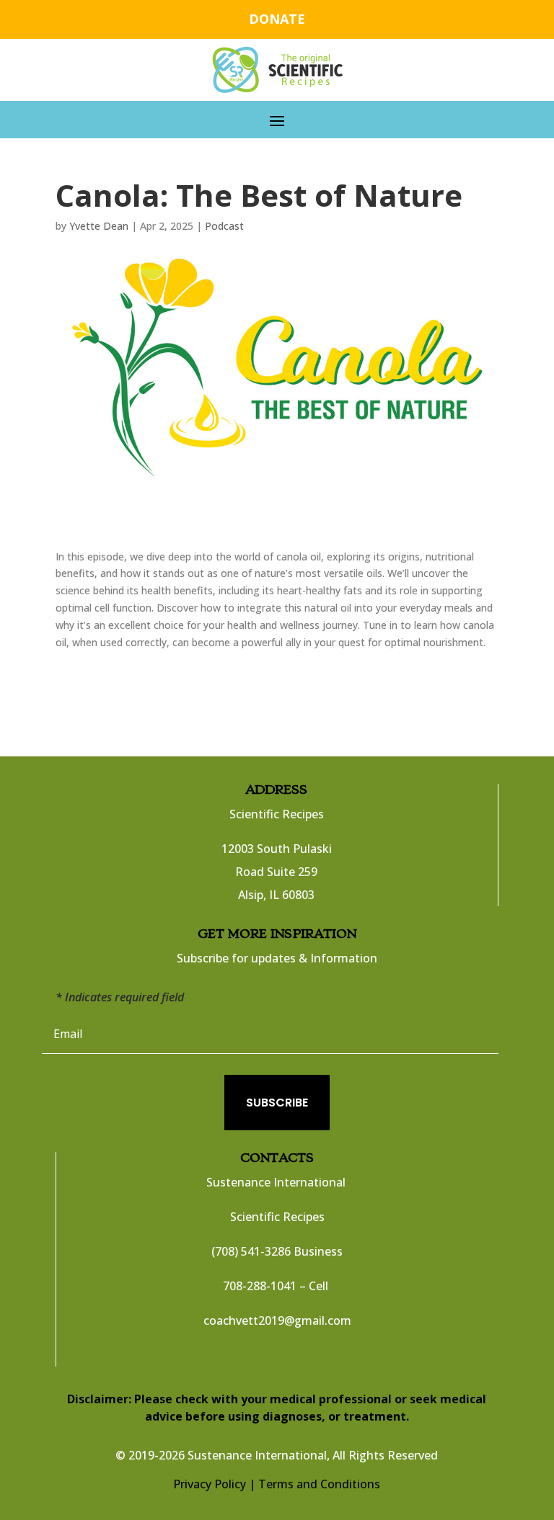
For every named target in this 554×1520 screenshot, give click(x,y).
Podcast (224, 226)
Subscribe (277, 1102)
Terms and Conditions (319, 1484)
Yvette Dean (98, 226)
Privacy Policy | (214, 1484)
